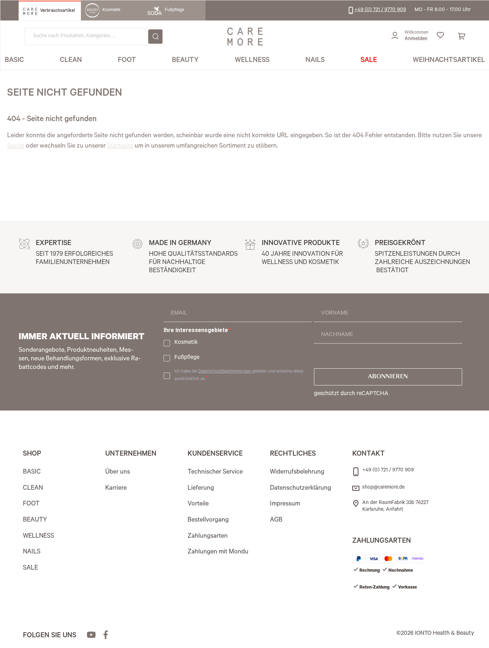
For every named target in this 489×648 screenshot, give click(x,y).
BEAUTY (35, 520)
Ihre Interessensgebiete (196, 330)
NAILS (31, 552)
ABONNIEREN (388, 377)
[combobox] (94, 36)
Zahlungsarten (208, 536)
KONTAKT (368, 455)
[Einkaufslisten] (440, 36)
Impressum (285, 504)
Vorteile (198, 504)
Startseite (120, 146)
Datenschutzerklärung (300, 488)
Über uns (117, 472)
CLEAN (33, 488)
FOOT (31, 504)
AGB (276, 520)
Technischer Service (215, 472)
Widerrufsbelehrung (297, 472)
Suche (15, 146)
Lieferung (201, 488)
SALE (30, 568)
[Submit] (155, 36)
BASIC (32, 472)
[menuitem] (14, 61)
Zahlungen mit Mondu (218, 552)
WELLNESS (38, 536)
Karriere (116, 488)
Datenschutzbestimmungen (225, 371)
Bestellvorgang (208, 520)
